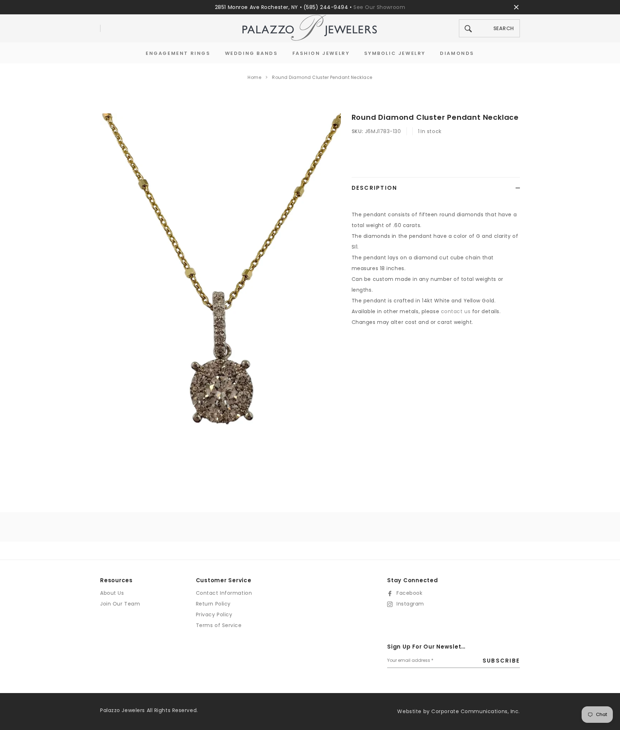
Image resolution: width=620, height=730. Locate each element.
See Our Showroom (379, 7)
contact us (456, 311)
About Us (112, 593)
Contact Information (224, 593)
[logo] (310, 28)
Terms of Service (219, 625)
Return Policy (213, 603)
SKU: (357, 131)
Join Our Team (120, 603)
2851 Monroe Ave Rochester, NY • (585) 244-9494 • (284, 7)
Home (254, 77)
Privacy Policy (214, 614)
